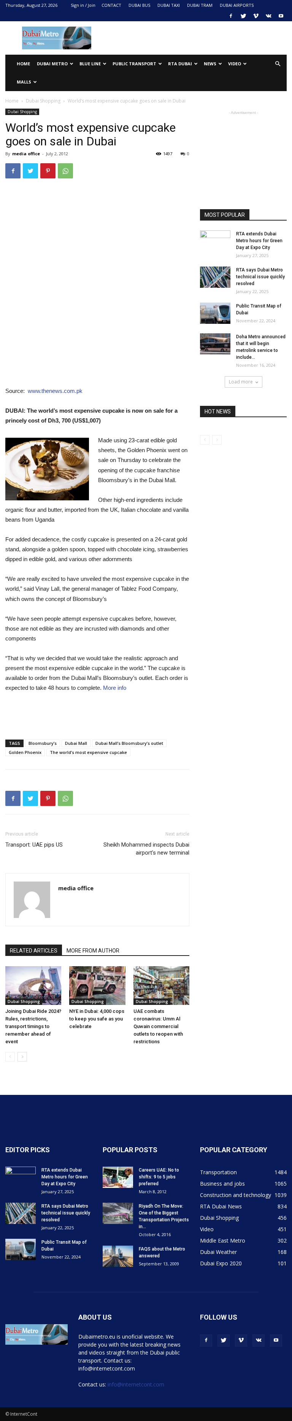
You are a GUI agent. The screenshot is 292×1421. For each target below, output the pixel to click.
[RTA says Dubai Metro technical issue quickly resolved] (215, 277)
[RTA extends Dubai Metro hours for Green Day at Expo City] (215, 241)
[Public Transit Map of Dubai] (215, 313)
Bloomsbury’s (43, 743)
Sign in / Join (83, 5)
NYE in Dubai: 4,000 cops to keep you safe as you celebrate (96, 1018)
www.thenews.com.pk (55, 391)
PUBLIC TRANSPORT (134, 63)
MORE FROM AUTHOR (93, 951)
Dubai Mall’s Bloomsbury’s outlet (129, 743)
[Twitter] (243, 16)
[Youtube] (281, 16)
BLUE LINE (90, 63)
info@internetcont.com (136, 1384)
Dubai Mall (76, 743)
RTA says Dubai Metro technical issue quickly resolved (260, 276)
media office (26, 153)
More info (114, 687)
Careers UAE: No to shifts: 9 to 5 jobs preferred (159, 1176)
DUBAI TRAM (200, 5)
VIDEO (234, 63)
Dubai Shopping (43, 101)
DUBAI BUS (139, 5)
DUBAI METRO (52, 63)
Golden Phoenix (25, 752)
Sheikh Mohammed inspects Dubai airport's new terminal (146, 848)
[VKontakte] (268, 16)
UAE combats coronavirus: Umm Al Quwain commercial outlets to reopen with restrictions (158, 1026)
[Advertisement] (197, 38)
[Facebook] (230, 16)
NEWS (210, 63)
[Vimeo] (256, 16)
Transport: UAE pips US (34, 844)
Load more (241, 382)
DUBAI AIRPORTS (237, 5)
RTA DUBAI (180, 63)
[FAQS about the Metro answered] (118, 1256)
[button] (277, 64)
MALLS (24, 82)
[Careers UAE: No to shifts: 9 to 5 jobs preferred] (118, 1177)
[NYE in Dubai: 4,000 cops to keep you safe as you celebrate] (97, 985)
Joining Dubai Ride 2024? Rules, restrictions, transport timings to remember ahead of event (33, 1026)
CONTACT (111, 5)
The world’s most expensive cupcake (88, 752)
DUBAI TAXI (168, 5)
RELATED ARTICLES (33, 951)
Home (23, 63)
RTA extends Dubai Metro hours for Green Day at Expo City (259, 240)
